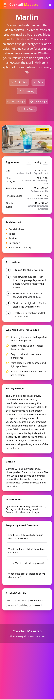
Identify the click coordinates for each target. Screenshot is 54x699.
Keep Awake (29, 109)
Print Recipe (41, 101)
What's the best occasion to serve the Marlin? (26, 575)
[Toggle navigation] (50, 4)
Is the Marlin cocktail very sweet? (26, 563)
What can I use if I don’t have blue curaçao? (26, 550)
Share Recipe (18, 101)
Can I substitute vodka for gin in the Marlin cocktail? (25, 536)
